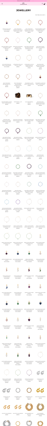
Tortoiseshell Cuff (18, 101)
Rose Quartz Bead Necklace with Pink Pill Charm (18, 156)
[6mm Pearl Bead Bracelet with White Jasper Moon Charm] (7, 113)
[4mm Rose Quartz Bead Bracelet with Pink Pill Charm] (7, 184)
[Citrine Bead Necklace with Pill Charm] (18, 58)
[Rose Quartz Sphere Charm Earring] (40, 253)
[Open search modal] (42, 4)
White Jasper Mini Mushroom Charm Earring (40, 326)
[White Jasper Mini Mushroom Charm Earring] (40, 319)
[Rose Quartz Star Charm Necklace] (29, 202)
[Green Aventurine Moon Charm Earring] (40, 269)
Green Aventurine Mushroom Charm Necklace (18, 380)
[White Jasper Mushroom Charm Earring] (7, 355)
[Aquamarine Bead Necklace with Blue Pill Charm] (29, 148)
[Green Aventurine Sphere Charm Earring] (29, 253)
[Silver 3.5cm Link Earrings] (40, 372)
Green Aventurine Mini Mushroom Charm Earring (6, 344)
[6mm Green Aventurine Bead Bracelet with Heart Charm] (40, 113)
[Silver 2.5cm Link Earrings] (7, 390)
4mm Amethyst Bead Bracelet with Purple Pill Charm (17, 209)
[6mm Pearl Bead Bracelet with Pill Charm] (40, 148)
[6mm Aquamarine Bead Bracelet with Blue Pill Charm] (40, 166)
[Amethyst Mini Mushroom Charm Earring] (29, 337)
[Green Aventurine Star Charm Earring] (18, 303)
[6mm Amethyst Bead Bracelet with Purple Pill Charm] (29, 166)
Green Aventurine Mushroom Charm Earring (18, 362)
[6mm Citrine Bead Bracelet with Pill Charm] (7, 77)
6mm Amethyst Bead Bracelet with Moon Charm (6, 138)
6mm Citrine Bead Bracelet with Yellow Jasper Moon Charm (29, 30)
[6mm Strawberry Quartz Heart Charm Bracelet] (7, 95)
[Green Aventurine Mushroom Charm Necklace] (18, 372)
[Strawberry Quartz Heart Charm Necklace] (29, 77)
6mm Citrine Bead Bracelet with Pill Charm (6, 84)
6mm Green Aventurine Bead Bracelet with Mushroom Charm (29, 47)
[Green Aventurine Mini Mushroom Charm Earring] (7, 337)
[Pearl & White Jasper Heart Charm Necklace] (40, 219)
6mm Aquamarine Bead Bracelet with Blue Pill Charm (40, 173)
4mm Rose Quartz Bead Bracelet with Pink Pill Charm (6, 191)
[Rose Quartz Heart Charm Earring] (7, 319)
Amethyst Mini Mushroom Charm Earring (29, 344)
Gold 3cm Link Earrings (6, 413)
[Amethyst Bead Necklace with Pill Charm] (40, 131)
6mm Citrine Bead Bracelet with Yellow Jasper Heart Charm (17, 30)
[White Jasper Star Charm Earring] (18, 286)
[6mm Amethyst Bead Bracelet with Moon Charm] (7, 131)
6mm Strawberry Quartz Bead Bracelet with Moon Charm (40, 30)
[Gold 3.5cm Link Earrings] (18, 407)
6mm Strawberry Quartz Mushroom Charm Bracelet (7, 47)
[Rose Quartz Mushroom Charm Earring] (40, 337)
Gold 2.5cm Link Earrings (40, 396)
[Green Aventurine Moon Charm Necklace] (7, 236)
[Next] (33, 1)
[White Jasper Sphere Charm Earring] (40, 236)
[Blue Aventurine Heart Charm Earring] (40, 303)
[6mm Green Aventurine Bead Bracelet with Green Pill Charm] (18, 166)
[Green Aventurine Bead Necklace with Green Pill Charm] (29, 131)
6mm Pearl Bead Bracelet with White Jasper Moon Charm (6, 120)
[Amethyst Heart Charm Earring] (29, 319)
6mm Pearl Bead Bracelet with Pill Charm (40, 156)
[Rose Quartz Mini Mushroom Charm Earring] (18, 337)
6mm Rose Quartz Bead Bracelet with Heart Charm (29, 120)
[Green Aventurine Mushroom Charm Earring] (18, 355)
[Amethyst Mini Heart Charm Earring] (7, 22)
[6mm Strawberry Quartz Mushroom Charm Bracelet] (7, 40)
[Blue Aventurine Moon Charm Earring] (7, 286)
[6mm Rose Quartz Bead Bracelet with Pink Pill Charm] (7, 166)
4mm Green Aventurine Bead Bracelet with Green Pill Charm (29, 191)
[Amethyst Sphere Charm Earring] (7, 253)
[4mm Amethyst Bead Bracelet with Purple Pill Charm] (18, 202)
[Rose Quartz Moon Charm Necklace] (40, 202)
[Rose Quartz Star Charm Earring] (40, 286)
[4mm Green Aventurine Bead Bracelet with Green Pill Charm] (29, 184)
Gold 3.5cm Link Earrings (18, 413)
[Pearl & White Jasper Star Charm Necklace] (18, 219)
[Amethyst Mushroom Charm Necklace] (29, 372)
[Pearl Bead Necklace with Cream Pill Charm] (7, 148)
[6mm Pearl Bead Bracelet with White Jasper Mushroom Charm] (40, 58)
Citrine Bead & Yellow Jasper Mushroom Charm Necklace (29, 65)
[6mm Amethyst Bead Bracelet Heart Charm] (18, 131)
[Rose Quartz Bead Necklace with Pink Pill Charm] (18, 148)
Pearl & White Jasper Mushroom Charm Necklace (6, 380)
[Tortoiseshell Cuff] (18, 95)
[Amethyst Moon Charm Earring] (29, 269)
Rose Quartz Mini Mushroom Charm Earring (18, 344)
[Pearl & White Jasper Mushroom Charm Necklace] (7, 372)
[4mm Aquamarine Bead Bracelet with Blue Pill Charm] (7, 202)
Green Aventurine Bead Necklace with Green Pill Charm (29, 138)
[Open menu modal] (2, 4)
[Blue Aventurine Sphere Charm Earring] (18, 253)
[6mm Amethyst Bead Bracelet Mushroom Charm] (40, 40)
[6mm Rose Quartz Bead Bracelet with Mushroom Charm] (18, 40)
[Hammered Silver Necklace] (18, 390)
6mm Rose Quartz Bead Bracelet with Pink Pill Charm (6, 173)
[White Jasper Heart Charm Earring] (18, 319)
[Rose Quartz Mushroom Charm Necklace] (40, 355)
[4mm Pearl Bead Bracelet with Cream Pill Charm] (18, 184)
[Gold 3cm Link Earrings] (7, 407)
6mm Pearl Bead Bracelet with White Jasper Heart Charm (40, 102)
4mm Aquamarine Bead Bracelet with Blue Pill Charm (7, 209)
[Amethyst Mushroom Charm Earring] (29, 355)
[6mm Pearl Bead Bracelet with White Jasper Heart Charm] (40, 95)
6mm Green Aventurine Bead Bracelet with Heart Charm (40, 120)
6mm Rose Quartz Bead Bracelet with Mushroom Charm (18, 47)
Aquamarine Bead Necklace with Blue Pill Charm (29, 156)
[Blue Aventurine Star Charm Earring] (7, 303)
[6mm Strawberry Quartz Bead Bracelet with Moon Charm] (40, 22)
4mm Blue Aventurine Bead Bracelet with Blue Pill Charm (40, 191)
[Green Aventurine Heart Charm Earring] (29, 303)
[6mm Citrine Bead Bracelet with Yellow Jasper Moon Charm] (29, 22)
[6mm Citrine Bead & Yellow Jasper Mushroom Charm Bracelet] (18, 77)
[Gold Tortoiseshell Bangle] (29, 95)
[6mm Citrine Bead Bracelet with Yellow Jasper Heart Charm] (18, 22)
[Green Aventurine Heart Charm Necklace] (29, 236)
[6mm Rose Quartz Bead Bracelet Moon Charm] (18, 113)
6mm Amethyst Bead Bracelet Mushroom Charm (40, 47)
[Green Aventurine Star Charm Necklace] (18, 236)
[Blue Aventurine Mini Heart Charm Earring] (7, 58)
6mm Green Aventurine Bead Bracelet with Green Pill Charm (18, 173)
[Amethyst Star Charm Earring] (29, 286)
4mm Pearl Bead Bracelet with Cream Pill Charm (18, 191)
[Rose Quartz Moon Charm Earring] (7, 269)
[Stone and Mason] (23, 3)
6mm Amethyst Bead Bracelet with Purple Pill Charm (29, 173)
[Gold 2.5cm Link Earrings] (40, 390)
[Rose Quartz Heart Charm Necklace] (7, 219)
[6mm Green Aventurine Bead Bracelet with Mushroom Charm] (29, 40)
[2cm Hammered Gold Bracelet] (29, 407)
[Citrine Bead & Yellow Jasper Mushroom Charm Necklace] (29, 58)
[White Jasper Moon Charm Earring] (18, 269)
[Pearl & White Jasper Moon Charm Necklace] (29, 219)
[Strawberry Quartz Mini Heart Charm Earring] (40, 77)
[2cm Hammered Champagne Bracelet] (40, 407)
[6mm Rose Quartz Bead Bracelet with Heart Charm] (29, 113)
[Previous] (14, 1)
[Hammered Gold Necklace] (29, 390)
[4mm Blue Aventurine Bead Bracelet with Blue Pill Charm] (40, 184)
